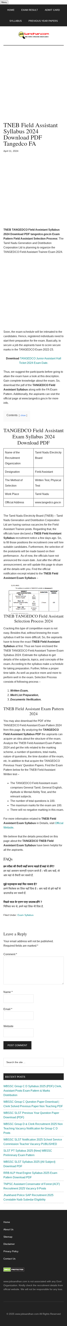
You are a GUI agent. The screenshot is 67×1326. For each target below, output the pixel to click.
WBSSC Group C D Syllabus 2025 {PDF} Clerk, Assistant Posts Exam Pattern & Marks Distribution (32, 1091)
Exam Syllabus (26, 915)
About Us (8, 1229)
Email (7, 1009)
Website (8, 1026)
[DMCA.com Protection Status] (13, 1270)
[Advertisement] (33, 87)
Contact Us (9, 1258)
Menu (4, 2)
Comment (10, 954)
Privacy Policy (10, 1251)
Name (8, 992)
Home (6, 1222)
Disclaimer (9, 1244)
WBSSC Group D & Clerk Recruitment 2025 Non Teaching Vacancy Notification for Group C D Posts (33, 1128)
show (23, 415)
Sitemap (7, 1236)
